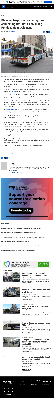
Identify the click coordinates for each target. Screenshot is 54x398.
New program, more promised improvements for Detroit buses (34, 274)
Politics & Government (6, 15)
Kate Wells (13, 31)
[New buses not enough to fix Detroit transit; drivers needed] (11, 361)
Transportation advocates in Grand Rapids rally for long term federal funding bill (35, 341)
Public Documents (23, 387)
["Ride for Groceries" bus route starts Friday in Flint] (11, 325)
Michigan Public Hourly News (35, 381)
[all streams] (52, 6)
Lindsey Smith (24, 346)
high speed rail (22, 150)
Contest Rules (34, 384)
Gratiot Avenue (10, 109)
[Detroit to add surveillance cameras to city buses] (11, 292)
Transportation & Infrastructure (27, 287)
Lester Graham (24, 361)
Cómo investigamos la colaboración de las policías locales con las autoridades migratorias (22, 237)
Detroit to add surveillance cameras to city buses (36, 291)
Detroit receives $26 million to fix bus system (35, 307)
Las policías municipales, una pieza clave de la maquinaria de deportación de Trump (21, 228)
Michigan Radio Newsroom (26, 294)
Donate (49, 2)
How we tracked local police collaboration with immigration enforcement (18, 232)
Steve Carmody (24, 327)
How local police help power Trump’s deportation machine (15, 241)
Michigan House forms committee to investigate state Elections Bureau (18, 250)
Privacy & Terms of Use (46, 381)
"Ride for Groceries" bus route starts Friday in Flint (36, 324)
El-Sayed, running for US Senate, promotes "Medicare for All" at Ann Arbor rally (20, 246)
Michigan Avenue (10, 94)
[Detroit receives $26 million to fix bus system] (11, 309)
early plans (14, 91)
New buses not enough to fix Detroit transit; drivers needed (36, 358)
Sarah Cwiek (24, 277)
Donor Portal (40, 1)
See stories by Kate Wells (16, 172)
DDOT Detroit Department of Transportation (15, 153)
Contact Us (22, 381)
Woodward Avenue (11, 101)
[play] (4, 6)
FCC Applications (45, 384)
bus (29, 150)
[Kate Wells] (4, 166)
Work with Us (22, 384)
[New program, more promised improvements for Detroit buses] (11, 277)
